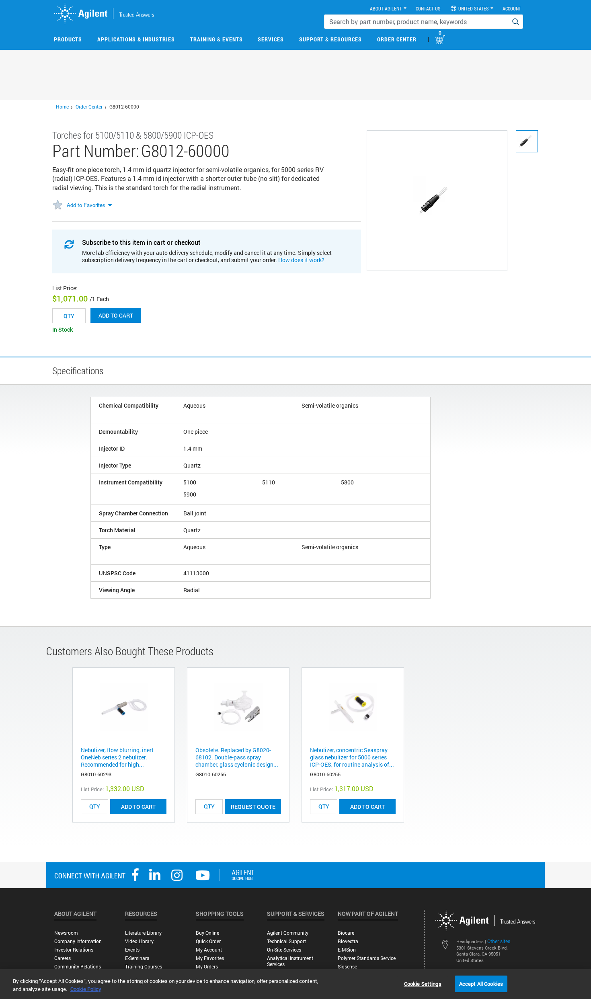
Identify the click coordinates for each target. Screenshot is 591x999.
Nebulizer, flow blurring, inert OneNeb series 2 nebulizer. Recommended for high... (117, 757)
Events (132, 950)
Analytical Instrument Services (290, 961)
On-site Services (284, 950)
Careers (62, 958)
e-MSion (347, 950)
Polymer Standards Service (367, 958)
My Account (209, 950)
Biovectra (348, 941)
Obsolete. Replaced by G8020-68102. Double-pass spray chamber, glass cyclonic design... (236, 757)
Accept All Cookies (481, 983)
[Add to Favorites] (57, 205)
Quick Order (208, 941)
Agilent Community (287, 933)
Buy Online (207, 933)
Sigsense (347, 967)
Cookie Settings (422, 983)
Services (271, 39)
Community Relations (77, 967)
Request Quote (253, 806)
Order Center (397, 39)
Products (68, 39)
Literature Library (143, 933)
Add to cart (115, 315)
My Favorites (210, 958)
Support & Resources (330, 39)
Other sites (498, 941)
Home (62, 106)
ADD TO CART (138, 806)
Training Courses (143, 967)
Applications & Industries (136, 39)
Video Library (139, 941)
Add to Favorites (86, 205)
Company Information (78, 941)
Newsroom (66, 933)
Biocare (346, 933)
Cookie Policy (85, 989)
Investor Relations (73, 950)
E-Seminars (137, 958)
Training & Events (216, 39)
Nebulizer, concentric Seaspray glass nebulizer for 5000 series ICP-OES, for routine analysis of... (352, 757)
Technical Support (286, 941)
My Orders (207, 967)
